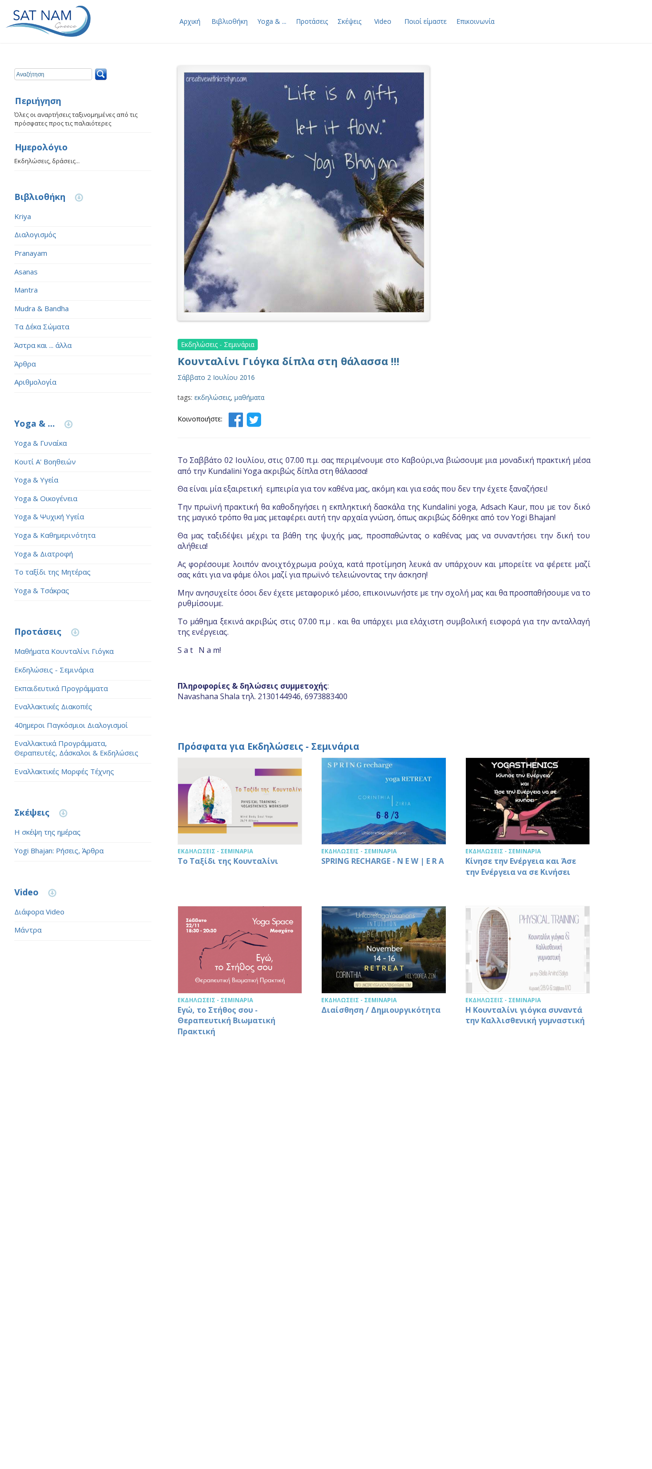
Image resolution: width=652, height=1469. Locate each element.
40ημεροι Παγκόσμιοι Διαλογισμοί (71, 725)
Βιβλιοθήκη (229, 21)
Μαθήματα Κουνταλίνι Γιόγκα (64, 651)
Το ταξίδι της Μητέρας (52, 572)
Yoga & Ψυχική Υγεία (49, 516)
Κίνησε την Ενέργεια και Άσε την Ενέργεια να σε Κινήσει (527, 822)
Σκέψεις (349, 21)
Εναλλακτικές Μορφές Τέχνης (64, 771)
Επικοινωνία (475, 21)
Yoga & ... (271, 21)
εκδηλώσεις (212, 397)
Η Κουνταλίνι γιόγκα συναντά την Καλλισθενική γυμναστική (527, 976)
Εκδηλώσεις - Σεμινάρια (54, 669)
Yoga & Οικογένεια (45, 498)
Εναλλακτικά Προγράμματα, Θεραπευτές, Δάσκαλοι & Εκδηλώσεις (76, 747)
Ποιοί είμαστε (425, 21)
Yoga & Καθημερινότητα (54, 535)
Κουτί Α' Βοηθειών (45, 461)
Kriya (22, 216)
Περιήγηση (38, 101)
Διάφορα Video (39, 911)
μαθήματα (249, 397)
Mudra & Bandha (41, 308)
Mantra (26, 289)
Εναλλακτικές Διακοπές (53, 706)
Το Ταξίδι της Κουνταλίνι (240, 822)
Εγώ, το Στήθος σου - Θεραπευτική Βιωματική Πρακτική (240, 976)
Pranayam (30, 253)
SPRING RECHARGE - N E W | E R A (383, 822)
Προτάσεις (312, 21)
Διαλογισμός (35, 234)
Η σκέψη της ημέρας (47, 832)
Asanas (26, 271)
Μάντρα (28, 929)
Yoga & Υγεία (36, 479)
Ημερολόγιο (41, 147)
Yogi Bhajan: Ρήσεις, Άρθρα (59, 850)
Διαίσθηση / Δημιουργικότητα (383, 976)
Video (382, 21)
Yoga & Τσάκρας (41, 590)
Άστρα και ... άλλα (43, 345)
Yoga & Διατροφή (43, 553)
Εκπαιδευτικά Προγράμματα (61, 688)
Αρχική (189, 21)
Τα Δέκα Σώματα (41, 326)
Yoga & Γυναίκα (40, 443)
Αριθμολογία (35, 382)
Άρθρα (25, 363)
